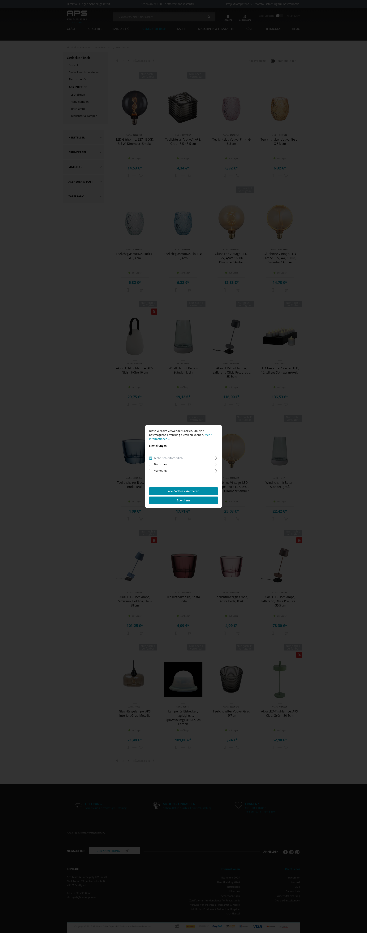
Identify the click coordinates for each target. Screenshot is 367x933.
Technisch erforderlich (168, 458)
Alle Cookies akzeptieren (183, 491)
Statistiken (160, 464)
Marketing (160, 470)
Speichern (183, 500)
